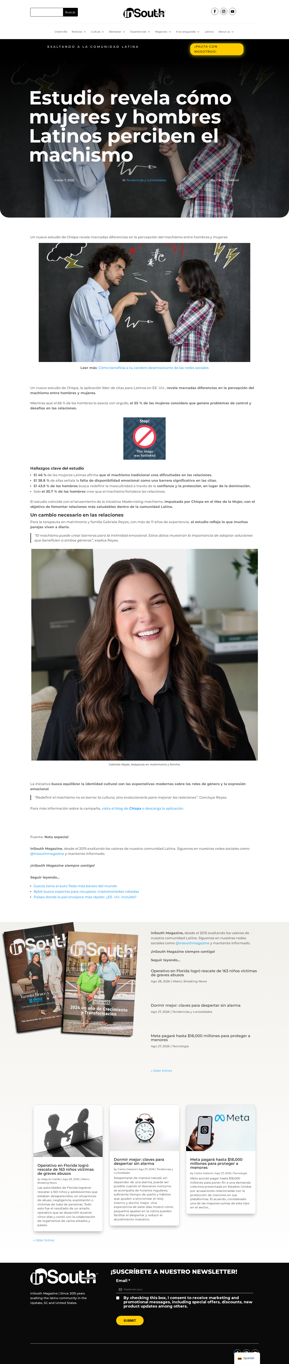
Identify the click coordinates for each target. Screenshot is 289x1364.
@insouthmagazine (47, 854)
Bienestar (115, 31)
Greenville (61, 31)
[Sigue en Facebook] (214, 11)
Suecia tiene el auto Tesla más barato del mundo (75, 886)
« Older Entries (161, 1071)
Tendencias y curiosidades (146, 180)
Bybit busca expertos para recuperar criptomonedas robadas (86, 892)
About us (224, 31)
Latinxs (209, 31)
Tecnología (180, 1046)
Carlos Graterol (127, 1169)
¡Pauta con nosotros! (205, 49)
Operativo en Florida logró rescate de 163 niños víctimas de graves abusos (204, 973)
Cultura (95, 31)
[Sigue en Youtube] (232, 11)
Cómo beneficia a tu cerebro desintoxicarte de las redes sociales (154, 368)
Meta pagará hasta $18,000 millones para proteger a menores (200, 1038)
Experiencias (138, 31)
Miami (177, 981)
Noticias (77, 31)
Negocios (161, 31)
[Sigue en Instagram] (223, 11)
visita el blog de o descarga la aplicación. (143, 808)
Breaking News (195, 981)
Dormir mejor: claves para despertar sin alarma (196, 1005)
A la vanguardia (186, 31)
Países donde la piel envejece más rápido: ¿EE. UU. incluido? (85, 897)
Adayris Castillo (51, 1179)
